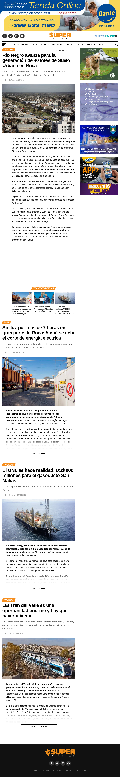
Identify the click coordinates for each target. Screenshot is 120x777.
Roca (35, 45)
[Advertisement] (43, 266)
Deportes (102, 45)
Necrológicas (60, 51)
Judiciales (79, 45)
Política (91, 45)
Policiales (57, 45)
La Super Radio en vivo (52, 770)
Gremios (68, 45)
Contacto (81, 770)
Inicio (16, 45)
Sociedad (25, 45)
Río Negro (44, 45)
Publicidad (69, 770)
